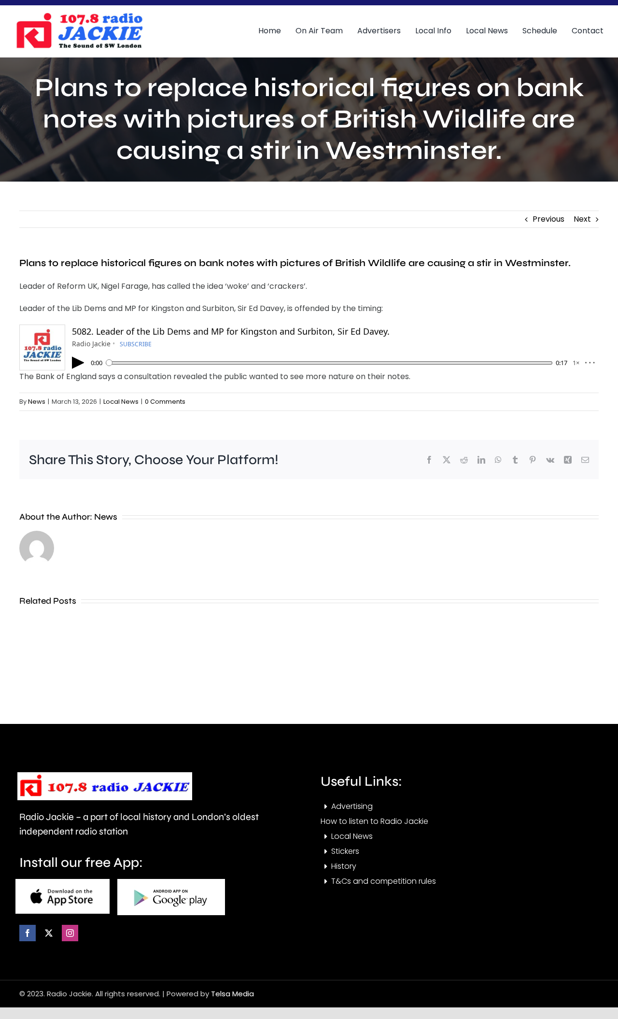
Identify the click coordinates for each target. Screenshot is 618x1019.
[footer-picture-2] (171, 882)
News (36, 401)
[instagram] (70, 933)
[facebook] (27, 933)
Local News (121, 401)
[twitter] (49, 933)
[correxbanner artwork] (79, 16)
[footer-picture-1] (62, 882)
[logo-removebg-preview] (104, 775)
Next (582, 219)
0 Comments (165, 401)
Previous (548, 219)
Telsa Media (232, 994)
